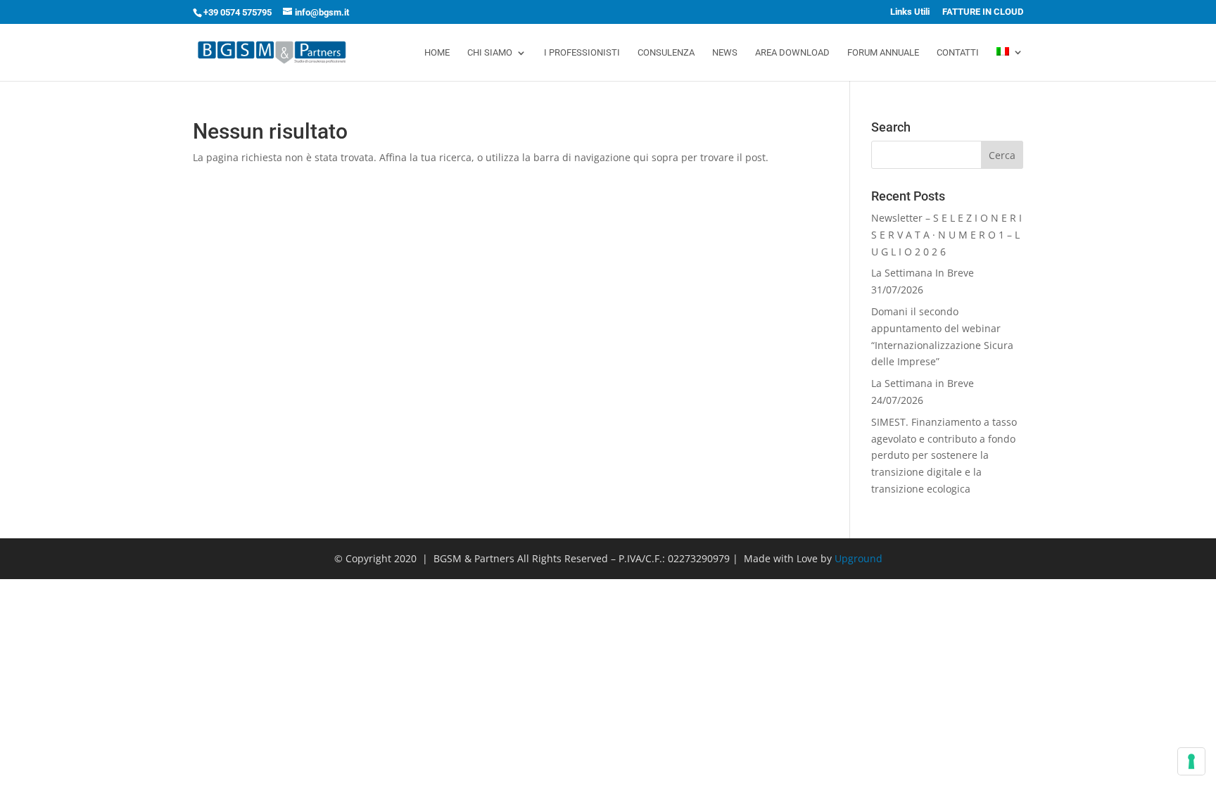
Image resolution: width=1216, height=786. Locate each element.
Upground (858, 558)
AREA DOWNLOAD (792, 53)
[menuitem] (1009, 64)
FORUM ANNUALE (883, 53)
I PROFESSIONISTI (582, 53)
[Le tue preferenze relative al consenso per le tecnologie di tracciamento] (1191, 761)
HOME (437, 53)
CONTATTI (958, 53)
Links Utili (910, 12)
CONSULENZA (666, 53)
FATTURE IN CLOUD (982, 12)
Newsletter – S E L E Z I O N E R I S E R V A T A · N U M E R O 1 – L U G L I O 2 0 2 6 (946, 234)
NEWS (724, 53)
